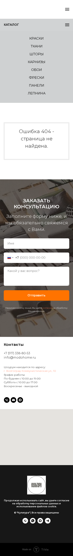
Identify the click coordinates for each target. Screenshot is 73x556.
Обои (36, 70)
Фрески (36, 78)
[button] (59, 9)
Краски (36, 38)
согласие (47, 507)
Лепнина (36, 93)
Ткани (36, 46)
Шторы (37, 54)
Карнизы (36, 62)
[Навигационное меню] (67, 25)
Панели (36, 85)
